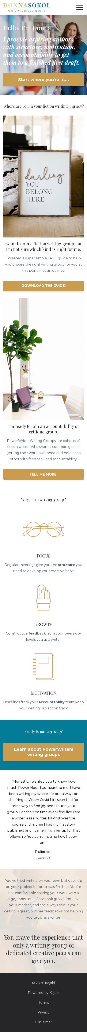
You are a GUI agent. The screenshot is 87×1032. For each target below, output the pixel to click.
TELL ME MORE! (43, 474)
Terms (43, 1003)
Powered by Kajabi (43, 993)
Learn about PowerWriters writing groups (43, 752)
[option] (43, 819)
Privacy (43, 1012)
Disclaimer (43, 1022)
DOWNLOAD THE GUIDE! (44, 286)
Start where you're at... (43, 79)
